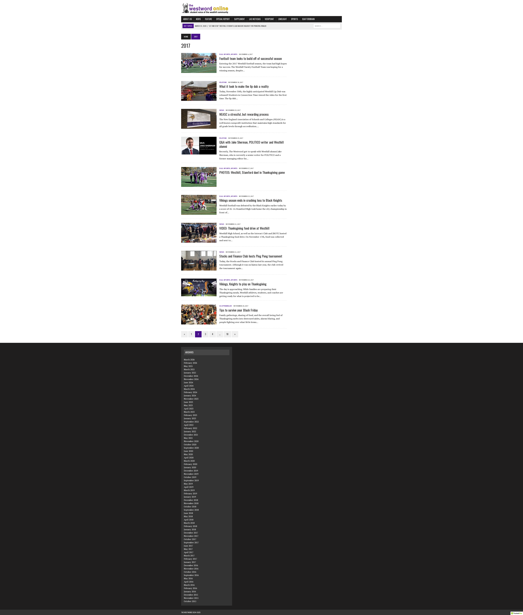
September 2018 (191, 509)
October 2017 (190, 539)
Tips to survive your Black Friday (238, 310)
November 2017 (191, 536)
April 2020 (188, 457)
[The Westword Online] (261, 8)
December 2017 (191, 532)
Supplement (239, 19)
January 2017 (190, 562)
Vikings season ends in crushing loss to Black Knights (250, 200)
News (198, 19)
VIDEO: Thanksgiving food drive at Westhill (244, 228)
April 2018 (188, 519)
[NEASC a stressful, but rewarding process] (199, 126)
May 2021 (188, 438)
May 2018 (188, 516)
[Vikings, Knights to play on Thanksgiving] (199, 294)
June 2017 (188, 545)
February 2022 (190, 428)
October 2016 (190, 571)
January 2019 (190, 496)
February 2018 (190, 526)
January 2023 (190, 418)
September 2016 (191, 575)
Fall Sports (224, 54)
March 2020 (189, 460)
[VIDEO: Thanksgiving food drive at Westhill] (199, 240)
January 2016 (190, 591)
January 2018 (190, 529)
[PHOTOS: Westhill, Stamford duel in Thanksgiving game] (199, 185)
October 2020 (190, 444)
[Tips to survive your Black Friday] (199, 322)
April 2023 (188, 408)
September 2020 (191, 447)
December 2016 (191, 565)
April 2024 (188, 385)
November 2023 (191, 398)
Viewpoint (269, 19)
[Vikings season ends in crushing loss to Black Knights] (199, 212)
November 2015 (191, 598)
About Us (187, 19)
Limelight (282, 19)
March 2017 (189, 555)
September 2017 (191, 542)
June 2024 (188, 382)
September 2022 (191, 421)
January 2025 (190, 372)
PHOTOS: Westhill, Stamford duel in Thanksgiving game (252, 172)
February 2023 (190, 415)
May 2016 (188, 578)
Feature (208, 19)
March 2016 (189, 585)
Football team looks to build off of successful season (250, 58)
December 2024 (191, 376)
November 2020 (191, 441)
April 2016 (188, 581)
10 (227, 334)
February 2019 (190, 493)
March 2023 (189, 411)
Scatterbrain (308, 19)
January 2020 (190, 467)
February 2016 (190, 588)
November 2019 (191, 474)
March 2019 (189, 490)
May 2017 (188, 549)
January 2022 (190, 431)
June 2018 (188, 513)
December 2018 (191, 500)
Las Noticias (255, 19)
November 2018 (191, 503)
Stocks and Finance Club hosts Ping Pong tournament (250, 256)
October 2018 (190, 506)
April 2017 (188, 552)
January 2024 (190, 395)
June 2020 (188, 451)
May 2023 (188, 405)
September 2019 (191, 480)
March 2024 (189, 389)
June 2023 (188, 402)
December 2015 (191, 594)
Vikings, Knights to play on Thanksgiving (243, 283)
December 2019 (191, 470)
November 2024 (191, 379)
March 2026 (189, 359)
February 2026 (190, 362)
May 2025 (188, 366)
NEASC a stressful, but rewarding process (244, 114)
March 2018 (189, 523)
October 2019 (190, 477)
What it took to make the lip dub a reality (244, 86)
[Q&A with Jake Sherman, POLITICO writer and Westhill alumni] (199, 152)
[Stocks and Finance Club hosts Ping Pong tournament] (199, 268)
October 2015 (190, 601)
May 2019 (188, 483)
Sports (294, 19)
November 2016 (191, 568)
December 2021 (191, 434)
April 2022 (188, 425)
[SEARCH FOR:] (326, 25)
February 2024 (190, 392)
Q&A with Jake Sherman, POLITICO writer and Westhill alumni (251, 144)
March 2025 (189, 369)
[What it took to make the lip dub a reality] (199, 98)
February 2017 (190, 558)
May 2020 (188, 454)
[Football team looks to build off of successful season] (199, 71)
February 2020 (190, 464)
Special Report (223, 19)
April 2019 (188, 487)
